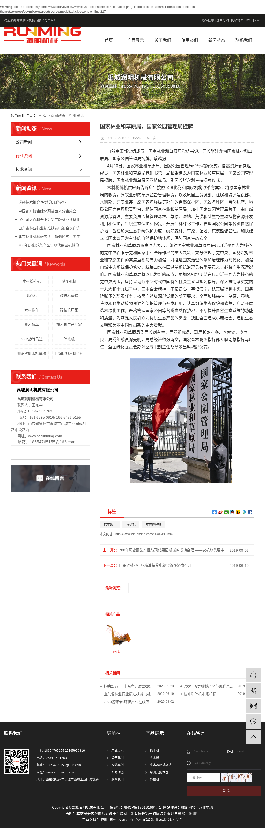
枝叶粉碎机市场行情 (200, 694)
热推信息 (208, 20)
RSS (249, 20)
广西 (129, 819)
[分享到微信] (226, 512)
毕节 (179, 819)
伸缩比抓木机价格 (69, 353)
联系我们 (243, 40)
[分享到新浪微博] (220, 512)
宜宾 (146, 819)
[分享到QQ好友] (232, 512)
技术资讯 (24, 169)
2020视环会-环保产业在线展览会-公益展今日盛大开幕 (139, 702)
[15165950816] (253, 690)
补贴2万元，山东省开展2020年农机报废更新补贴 (139, 686)
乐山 (154, 819)
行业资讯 (76, 115)
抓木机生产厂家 (69, 324)
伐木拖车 (110, 524)
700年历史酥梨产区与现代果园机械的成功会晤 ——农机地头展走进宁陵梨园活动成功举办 (52, 245)
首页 (109, 40)
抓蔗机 (31, 295)
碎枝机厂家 (69, 310)
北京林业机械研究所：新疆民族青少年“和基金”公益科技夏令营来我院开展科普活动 (52, 237)
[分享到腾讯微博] (244, 512)
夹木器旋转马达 (161, 765)
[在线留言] (253, 721)
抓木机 (154, 750)
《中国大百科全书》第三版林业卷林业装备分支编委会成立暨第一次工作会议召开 (52, 219)
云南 (121, 819)
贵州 (113, 819)
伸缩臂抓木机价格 (31, 353)
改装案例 (117, 765)
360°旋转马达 (31, 339)
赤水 (162, 819)
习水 (171, 819)
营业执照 (206, 807)
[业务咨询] (253, 675)
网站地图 (237, 20)
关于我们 (162, 40)
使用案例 (189, 40)
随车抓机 (69, 281)
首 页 (42, 115)
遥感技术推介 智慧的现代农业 (42, 202)
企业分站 (222, 20)
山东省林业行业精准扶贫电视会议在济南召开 (52, 228)
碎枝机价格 (69, 295)
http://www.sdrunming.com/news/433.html (144, 534)
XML (258, 20)
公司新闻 (24, 142)
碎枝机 (69, 339)
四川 (104, 819)
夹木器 (154, 758)
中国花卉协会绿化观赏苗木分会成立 (47, 211)
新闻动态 (216, 40)
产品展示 (135, 40)
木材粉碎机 (32, 281)
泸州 (138, 819)
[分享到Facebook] (250, 512)
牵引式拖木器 (159, 772)
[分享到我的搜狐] (238, 512)
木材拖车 (31, 310)
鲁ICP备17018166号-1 (142, 807)
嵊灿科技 (188, 807)
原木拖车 (31, 324)
